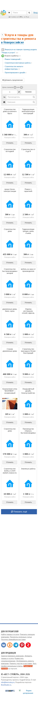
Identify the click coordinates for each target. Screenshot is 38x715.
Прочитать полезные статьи (21, 637)
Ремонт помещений (13, 59)
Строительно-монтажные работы (18, 63)
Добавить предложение (13, 80)
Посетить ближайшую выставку (13, 639)
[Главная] (3, 12)
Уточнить (9, 143)
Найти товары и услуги (10, 634)
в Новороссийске (12, 42)
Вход (35, 13)
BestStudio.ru (6, 685)
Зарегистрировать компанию (12, 656)
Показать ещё (20, 511)
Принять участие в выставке (21, 663)
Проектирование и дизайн (15, 72)
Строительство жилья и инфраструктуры (14, 68)
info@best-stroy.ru (8, 682)
